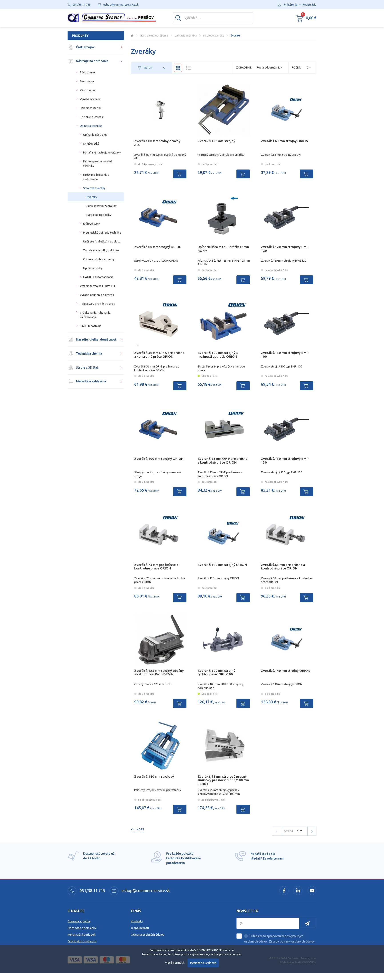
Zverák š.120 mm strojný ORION (222, 565)
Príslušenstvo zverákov (101, 205)
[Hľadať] (178, 17)
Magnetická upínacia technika (102, 232)
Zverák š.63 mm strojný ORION (284, 141)
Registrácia (309, 4)
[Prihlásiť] (307, 923)
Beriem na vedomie (203, 963)
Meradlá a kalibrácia (90, 381)
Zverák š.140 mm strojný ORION (285, 670)
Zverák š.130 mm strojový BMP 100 (284, 354)
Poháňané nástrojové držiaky (102, 152)
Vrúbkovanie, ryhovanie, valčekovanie (95, 315)
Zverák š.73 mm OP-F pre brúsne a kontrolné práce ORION (223, 460)
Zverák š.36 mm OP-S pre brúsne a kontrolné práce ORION (159, 354)
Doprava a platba (79, 921)
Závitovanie (87, 90)
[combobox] (308, 67)
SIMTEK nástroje (90, 325)
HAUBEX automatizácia (98, 277)
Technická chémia (88, 353)
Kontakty (137, 921)
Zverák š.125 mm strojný (216, 141)
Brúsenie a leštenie (92, 116)
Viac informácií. (175, 962)
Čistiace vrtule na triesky (98, 259)
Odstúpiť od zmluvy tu (82, 941)
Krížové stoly (91, 223)
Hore (140, 829)
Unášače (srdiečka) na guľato (101, 241)
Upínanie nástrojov (95, 134)
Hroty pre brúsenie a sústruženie (96, 177)
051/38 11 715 (92, 890)
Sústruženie (87, 72)
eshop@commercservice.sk (145, 890)
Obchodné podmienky (82, 927)
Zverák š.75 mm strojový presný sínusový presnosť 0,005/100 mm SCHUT (223, 780)
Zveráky (91, 196)
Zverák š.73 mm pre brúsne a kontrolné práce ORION (156, 566)
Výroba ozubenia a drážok (97, 294)
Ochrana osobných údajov (147, 934)
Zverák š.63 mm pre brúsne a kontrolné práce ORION (283, 566)
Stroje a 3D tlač (86, 367)
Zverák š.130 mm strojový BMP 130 (284, 460)
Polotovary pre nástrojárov (97, 303)
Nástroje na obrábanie (91, 61)
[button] (306, 18)
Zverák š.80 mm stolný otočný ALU (157, 143)
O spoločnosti (140, 927)
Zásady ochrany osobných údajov (292, 941)
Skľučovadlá (91, 143)
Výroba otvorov (90, 99)
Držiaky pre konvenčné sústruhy (97, 163)
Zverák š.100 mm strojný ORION (159, 458)
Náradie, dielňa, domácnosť (95, 339)
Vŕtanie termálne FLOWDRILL (98, 285)
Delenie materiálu (91, 107)
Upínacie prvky (92, 268)
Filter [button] (147, 67)
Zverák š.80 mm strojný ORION (158, 247)
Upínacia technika (91, 125)
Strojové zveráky (94, 188)
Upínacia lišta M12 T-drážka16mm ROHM (223, 248)
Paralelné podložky (98, 214)
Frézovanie (87, 81)
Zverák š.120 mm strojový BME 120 (284, 248)
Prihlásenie (291, 4)
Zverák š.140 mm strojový (154, 776)
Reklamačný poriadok (82, 934)
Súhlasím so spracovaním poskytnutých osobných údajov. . (279, 938)
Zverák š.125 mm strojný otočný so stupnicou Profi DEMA (159, 672)
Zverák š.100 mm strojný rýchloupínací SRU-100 (216, 672)
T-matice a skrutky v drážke (101, 250)
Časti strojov (84, 47)
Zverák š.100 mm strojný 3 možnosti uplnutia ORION (218, 354)
